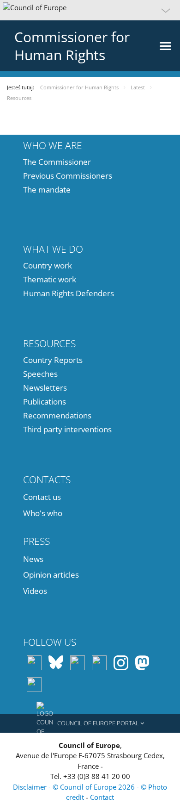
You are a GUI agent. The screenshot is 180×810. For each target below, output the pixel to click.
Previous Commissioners (67, 175)
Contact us (42, 497)
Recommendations (57, 415)
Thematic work (49, 279)
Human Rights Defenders (68, 293)
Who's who (42, 513)
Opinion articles (51, 574)
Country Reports (53, 360)
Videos (35, 591)
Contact (102, 797)
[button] (90, 10)
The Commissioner (57, 161)
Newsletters (45, 387)
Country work (47, 265)
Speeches (40, 373)
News (33, 559)
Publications (44, 401)
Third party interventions (67, 429)
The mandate (47, 189)
